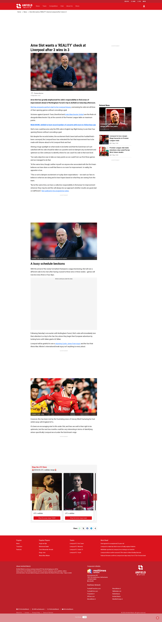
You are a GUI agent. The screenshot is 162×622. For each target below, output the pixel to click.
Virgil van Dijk (43, 543)
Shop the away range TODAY (47, 518)
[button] (144, 6)
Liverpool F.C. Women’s (76, 546)
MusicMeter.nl (116, 588)
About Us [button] (69, 6)
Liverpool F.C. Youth (75, 552)
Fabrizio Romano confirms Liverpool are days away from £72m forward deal (123, 555)
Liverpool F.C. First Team (77, 543)
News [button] (38, 6)
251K (127, 1)
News (25, 12)
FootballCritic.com (92, 591)
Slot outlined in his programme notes (55, 191)
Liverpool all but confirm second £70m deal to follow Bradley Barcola (121, 552)
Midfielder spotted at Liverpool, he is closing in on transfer (118, 549)
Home (19, 12)
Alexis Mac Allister (44, 555)
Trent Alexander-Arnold (46, 549)
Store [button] (77, 6)
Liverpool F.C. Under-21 (76, 549)
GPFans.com (91, 596)
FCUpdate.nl (90, 594)
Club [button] (62, 6)
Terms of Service (48, 612)
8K (145, 1)
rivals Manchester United (74, 114)
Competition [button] (53, 6)
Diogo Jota (42, 552)
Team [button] (44, 6)
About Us (19, 612)
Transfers (19, 546)
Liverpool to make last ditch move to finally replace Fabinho (118, 546)
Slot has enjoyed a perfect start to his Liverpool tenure (51, 107)
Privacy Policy (36, 612)
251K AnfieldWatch (23, 609)
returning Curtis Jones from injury (67, 344)
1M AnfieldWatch (54, 609)
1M (140, 1)
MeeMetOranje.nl (117, 599)
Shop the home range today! (78, 518)
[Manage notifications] (157, 617)
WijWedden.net (116, 591)
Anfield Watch (116, 596)
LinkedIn (91, 581)
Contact (27, 612)
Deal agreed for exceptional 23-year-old (112, 543)
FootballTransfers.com (94, 588)
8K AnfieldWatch (68, 609)
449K (134, 1)
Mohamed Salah (44, 546)
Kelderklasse (116, 594)
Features (19, 549)
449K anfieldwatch (39, 609)
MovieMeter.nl (91, 599)
